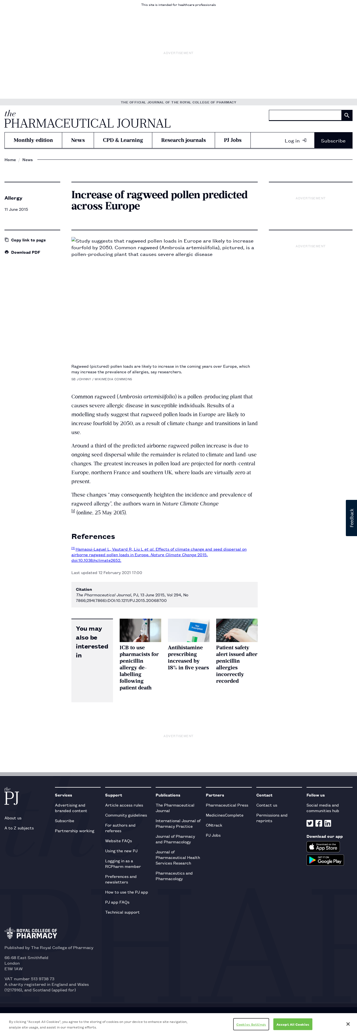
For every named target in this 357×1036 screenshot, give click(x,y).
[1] (73, 511)
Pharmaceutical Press (227, 805)
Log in (292, 140)
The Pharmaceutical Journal (175, 807)
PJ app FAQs (117, 902)
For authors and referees (120, 827)
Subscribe (333, 140)
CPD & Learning (123, 140)
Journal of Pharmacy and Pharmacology (175, 838)
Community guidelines (126, 815)
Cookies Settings (251, 1024)
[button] (351, 518)
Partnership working (74, 830)
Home (10, 159)
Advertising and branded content (71, 807)
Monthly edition (33, 140)
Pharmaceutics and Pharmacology (174, 875)
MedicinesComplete (224, 815)
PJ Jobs (233, 140)
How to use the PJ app (126, 892)
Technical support (122, 912)
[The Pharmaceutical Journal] (87, 119)
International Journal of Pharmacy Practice (178, 823)
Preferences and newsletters (121, 879)
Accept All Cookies (292, 1024)
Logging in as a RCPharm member (123, 863)
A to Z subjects (19, 828)
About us (12, 817)
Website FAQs (118, 840)
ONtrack (214, 825)
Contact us (266, 805)
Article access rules (124, 805)
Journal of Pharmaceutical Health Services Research (178, 857)
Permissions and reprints (272, 817)
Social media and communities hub (323, 807)
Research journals (183, 140)
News (78, 140)
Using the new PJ (121, 850)
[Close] (348, 1024)
